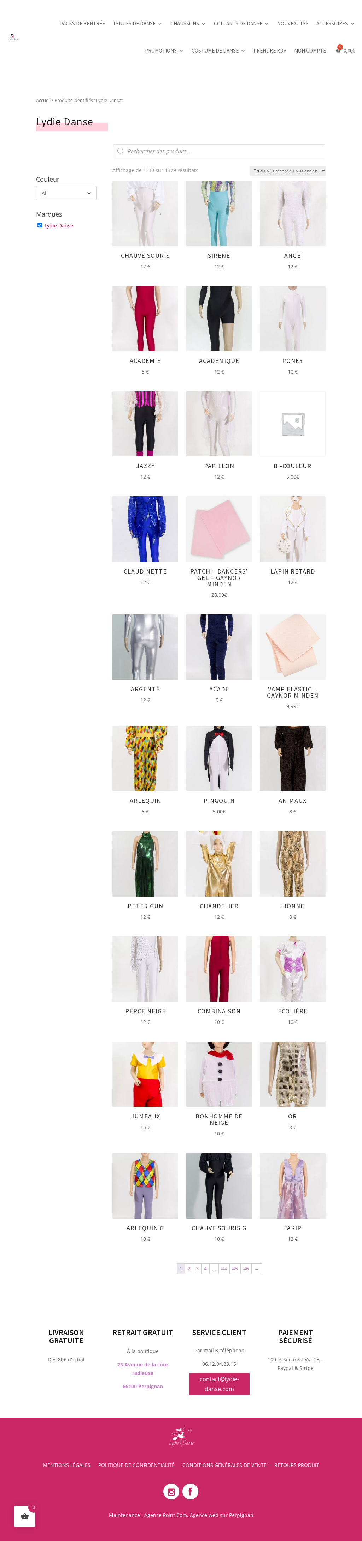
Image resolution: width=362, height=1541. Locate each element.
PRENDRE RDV (269, 50)
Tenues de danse (134, 23)
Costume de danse (215, 50)
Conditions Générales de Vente (224, 1465)
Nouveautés (293, 23)
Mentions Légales (66, 1465)
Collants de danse (238, 23)
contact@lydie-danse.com (219, 1384)
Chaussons (184, 23)
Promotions (161, 50)
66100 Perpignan (143, 1386)
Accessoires (332, 23)
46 (246, 1268)
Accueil (43, 100)
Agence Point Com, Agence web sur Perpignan (198, 1515)
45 (235, 1268)
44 (224, 1268)
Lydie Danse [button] (59, 225)
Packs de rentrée (82, 23)
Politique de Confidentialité (136, 1465)
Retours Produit (296, 1465)
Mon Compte (310, 50)
